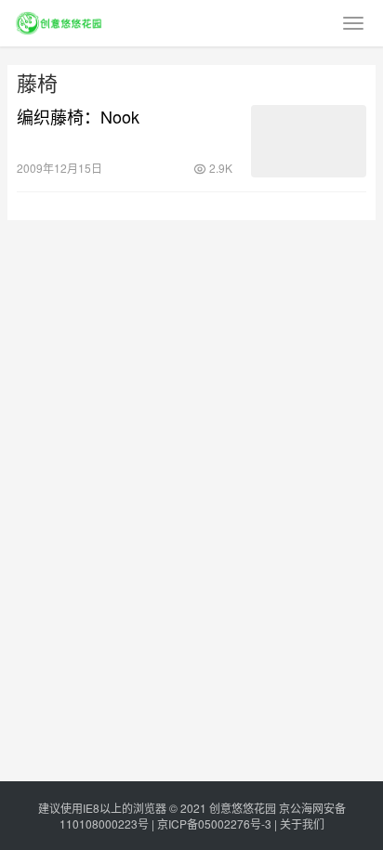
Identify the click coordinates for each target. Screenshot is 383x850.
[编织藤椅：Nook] (308, 141)
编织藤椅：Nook (78, 116)
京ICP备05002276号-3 (214, 823)
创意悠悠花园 (242, 808)
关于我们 (302, 823)
